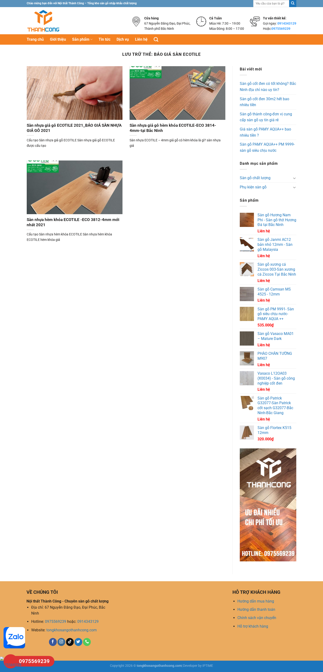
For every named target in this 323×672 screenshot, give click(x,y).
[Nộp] (292, 3)
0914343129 (286, 23)
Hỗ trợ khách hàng (252, 626)
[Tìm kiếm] (156, 39)
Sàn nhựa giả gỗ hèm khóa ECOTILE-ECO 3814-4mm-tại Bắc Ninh (173, 128)
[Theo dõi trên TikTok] (70, 642)
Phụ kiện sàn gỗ (253, 187)
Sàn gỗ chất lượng (255, 178)
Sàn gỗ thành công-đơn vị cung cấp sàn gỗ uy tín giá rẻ (266, 117)
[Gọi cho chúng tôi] (87, 642)
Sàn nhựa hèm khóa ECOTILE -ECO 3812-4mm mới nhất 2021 (73, 222)
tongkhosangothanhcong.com (71, 630)
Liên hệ (141, 39)
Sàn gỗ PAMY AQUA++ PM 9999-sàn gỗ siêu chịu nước (267, 147)
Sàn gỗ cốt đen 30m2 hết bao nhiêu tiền (264, 102)
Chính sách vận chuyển (256, 618)
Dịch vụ (123, 39)
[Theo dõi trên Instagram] (61, 642)
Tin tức (104, 39)
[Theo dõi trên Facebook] (53, 642)
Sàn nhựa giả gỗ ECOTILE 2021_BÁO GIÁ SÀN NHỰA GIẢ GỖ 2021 (74, 128)
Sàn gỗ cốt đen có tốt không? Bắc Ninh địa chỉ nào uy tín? (268, 86)
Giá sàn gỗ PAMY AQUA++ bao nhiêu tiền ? (265, 132)
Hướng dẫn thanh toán (256, 609)
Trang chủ (35, 39)
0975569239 (280, 28)
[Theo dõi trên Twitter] (78, 642)
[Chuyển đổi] (294, 178)
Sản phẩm (80, 39)
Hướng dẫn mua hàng (255, 601)
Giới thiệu (58, 39)
